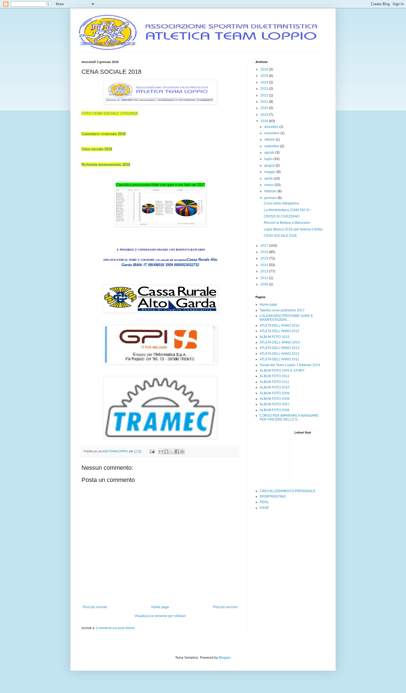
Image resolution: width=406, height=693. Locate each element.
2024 (264, 82)
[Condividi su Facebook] (177, 451)
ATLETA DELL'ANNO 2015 (279, 331)
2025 (264, 76)
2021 (264, 102)
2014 (264, 265)
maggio (270, 172)
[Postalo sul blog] (166, 451)
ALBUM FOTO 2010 (274, 387)
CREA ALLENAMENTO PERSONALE (287, 491)
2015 (264, 258)
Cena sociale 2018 (96, 149)
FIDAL (264, 502)
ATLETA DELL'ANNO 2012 (279, 354)
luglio (268, 159)
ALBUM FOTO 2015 (274, 337)
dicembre (271, 127)
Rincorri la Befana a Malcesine (287, 223)
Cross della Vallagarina (281, 203)
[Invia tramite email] (161, 451)
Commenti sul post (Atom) (115, 628)
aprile (269, 178)
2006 (264, 284)
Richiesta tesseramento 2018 (105, 164)
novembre (272, 133)
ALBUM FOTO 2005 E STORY (282, 370)
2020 (264, 108)
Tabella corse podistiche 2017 (282, 310)
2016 (264, 252)
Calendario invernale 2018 (103, 134)
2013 (264, 271)
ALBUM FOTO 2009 (274, 393)
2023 (264, 89)
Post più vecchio (225, 607)
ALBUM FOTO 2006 (274, 410)
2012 (264, 278)
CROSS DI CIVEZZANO (281, 216)
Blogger (224, 658)
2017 (264, 246)
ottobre (270, 139)
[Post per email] (151, 451)
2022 (264, 95)
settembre (272, 146)
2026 (264, 69)
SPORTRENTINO (273, 496)
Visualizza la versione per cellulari (160, 616)
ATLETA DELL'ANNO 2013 (279, 348)
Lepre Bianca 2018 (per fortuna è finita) (293, 229)
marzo (269, 185)
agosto (269, 152)
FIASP (264, 508)
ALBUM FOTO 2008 (274, 399)
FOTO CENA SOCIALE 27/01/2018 (109, 113)
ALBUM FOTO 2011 (274, 382)
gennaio (271, 198)
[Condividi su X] (171, 451)
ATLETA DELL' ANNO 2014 (280, 342)
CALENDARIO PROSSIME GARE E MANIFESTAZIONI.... (286, 318)
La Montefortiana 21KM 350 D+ (287, 210)
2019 (264, 115)
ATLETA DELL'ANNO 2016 (279, 325)
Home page (160, 607)
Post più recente (95, 607)
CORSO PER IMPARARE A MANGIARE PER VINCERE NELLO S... (289, 417)
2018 (264, 121)
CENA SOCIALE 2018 (280, 236)
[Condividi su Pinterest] (182, 451)
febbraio (271, 191)
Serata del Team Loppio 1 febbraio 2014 (290, 365)
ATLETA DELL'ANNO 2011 (279, 359)
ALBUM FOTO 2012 (274, 376)
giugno (270, 165)
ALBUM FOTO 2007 (274, 404)
